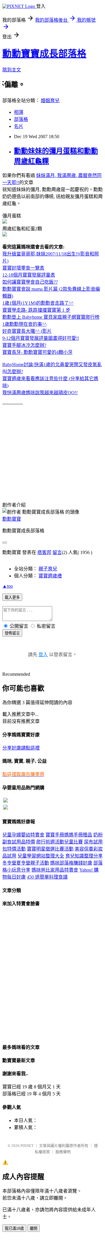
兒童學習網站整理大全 (41, 855)
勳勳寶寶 (11, 519)
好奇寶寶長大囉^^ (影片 (27, 331)
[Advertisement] (51, 447)
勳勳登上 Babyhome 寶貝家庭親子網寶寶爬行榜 (50, 317)
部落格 (21, 119)
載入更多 (12, 597)
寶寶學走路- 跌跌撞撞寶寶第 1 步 (36, 310)
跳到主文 (11, 69)
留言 (57, 552)
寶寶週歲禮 (50, 575)
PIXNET (27, 1145)
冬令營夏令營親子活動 (25, 862)
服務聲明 (63, 1152)
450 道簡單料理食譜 (47, 876)
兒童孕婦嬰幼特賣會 (23, 834)
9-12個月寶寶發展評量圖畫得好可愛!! (40, 338)
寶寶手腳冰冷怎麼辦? (24, 345)
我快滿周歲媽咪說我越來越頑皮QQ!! (40, 392)
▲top (7, 586)
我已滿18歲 (14, 1228)
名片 (18, 126)
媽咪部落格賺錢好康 (71, 862)
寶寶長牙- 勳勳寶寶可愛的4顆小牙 (37, 352)
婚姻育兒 (50, 100)
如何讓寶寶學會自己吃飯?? (30, 281)
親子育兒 (47, 568)
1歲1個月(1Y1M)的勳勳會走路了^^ (38, 303)
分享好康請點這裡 (21, 747)
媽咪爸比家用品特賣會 (55, 869)
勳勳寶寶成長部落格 (44, 53)
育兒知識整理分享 (84, 855)
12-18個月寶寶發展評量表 (28, 274)
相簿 (18, 112)
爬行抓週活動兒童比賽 (59, 841)
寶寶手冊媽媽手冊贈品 (69, 834)
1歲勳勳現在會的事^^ (24, 324)
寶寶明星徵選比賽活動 (50, 848)
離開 (33, 1228)
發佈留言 (12, 633)
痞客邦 (44, 552)
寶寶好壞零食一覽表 (23, 267)
